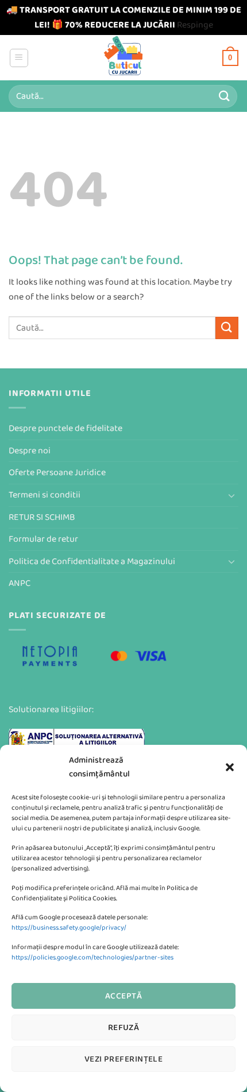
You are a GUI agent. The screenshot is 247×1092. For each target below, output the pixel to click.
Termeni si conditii (44, 495)
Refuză (124, 1027)
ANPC (19, 583)
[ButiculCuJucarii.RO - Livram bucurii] (124, 57)
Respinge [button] (195, 25)
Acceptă (123, 995)
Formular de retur (43, 539)
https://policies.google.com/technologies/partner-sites (92, 957)
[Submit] (224, 96)
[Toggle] (231, 495)
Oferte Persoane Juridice (57, 472)
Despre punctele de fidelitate (65, 428)
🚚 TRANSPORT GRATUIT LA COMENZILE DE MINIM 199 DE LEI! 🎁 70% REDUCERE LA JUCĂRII (123, 17)
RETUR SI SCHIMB (42, 517)
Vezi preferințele (123, 1059)
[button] (230, 767)
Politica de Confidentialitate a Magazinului (92, 561)
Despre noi (30, 451)
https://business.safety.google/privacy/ (68, 927)
